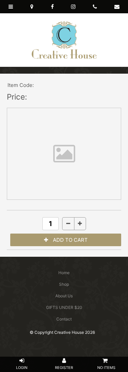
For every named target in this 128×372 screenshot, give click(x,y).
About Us (64, 295)
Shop (64, 284)
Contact (64, 319)
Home (64, 272)
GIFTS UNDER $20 (64, 307)
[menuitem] (64, 273)
